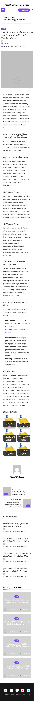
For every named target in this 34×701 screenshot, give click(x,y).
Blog (3, 28)
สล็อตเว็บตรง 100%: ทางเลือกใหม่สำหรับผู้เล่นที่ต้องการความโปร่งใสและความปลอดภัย (16, 541)
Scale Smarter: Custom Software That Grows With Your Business (17, 601)
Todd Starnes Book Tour (17, 4)
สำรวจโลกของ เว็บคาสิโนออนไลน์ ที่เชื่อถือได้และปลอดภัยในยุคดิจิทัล (17, 646)
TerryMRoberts (5, 43)
